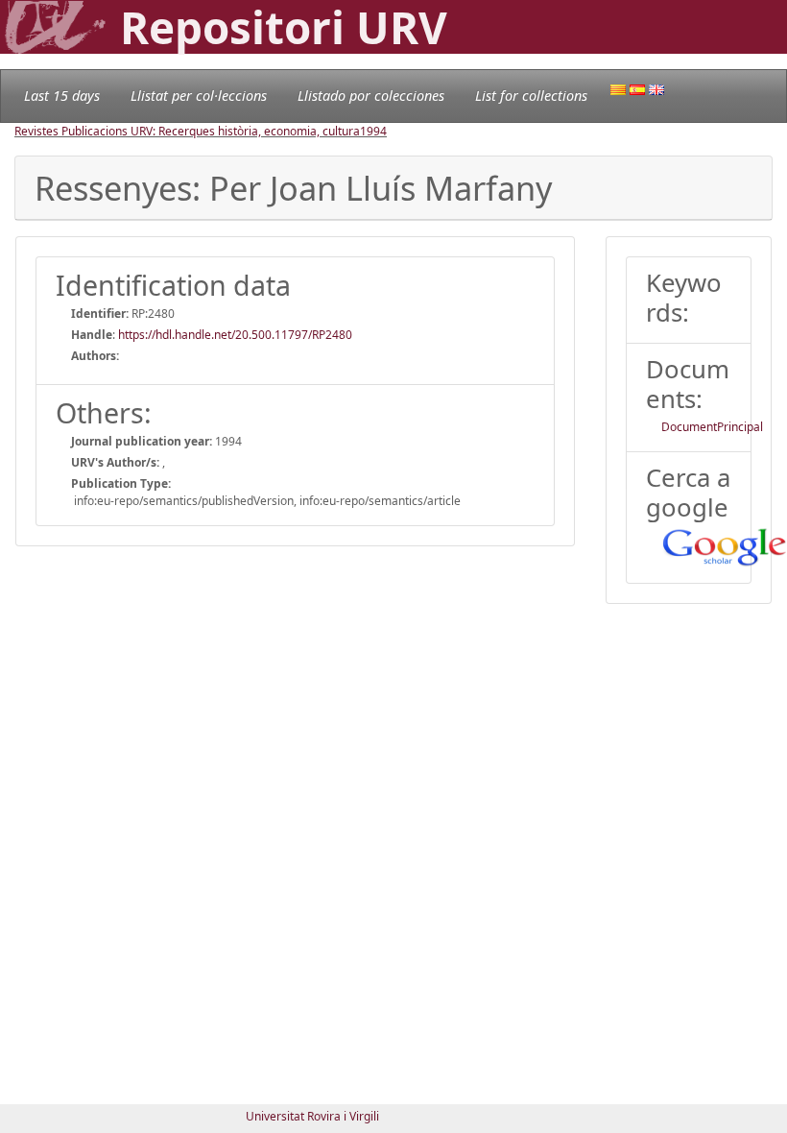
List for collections (531, 95)
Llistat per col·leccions (199, 95)
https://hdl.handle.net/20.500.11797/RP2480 (235, 334)
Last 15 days (62, 95)
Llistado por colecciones (371, 95)
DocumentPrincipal (712, 427)
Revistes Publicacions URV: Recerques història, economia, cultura (187, 131)
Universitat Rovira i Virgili (312, 1116)
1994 (373, 131)
